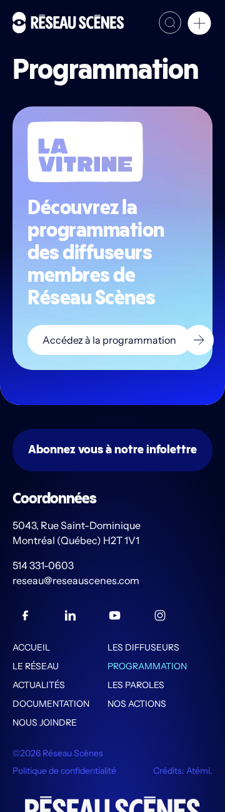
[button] (199, 25)
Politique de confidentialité (64, 770)
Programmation (147, 666)
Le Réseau (35, 666)
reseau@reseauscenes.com (76, 580)
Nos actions (137, 703)
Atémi (198, 770)
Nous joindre (44, 722)
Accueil (31, 647)
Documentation (50, 703)
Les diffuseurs (143, 647)
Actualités (38, 685)
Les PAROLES (136, 685)
